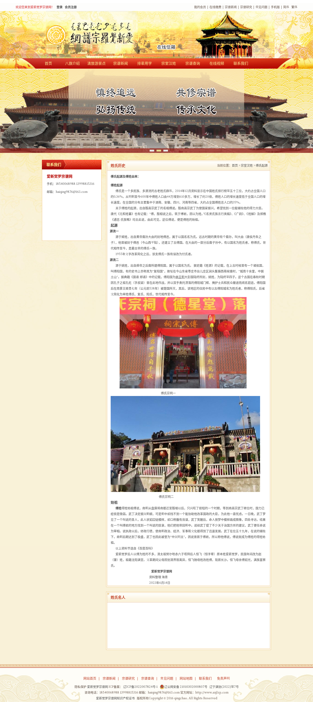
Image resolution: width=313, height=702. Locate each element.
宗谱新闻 (231, 7)
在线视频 (216, 63)
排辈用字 (144, 63)
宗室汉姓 (168, 63)
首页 (48, 63)
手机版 (275, 7)
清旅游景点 (96, 63)
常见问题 (261, 7)
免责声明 (223, 678)
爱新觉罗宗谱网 (97, 686)
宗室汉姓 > (248, 165)
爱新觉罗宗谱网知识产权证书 (115, 698)
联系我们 (240, 63)
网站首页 (89, 678)
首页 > (236, 165)
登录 (60, 7)
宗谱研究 (246, 7)
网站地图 (186, 678)
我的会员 (200, 7)
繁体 (294, 7)
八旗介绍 (72, 63)
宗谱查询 (192, 63)
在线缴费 (215, 7)
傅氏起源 (262, 165)
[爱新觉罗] (99, 35)
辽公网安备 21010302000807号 (185, 686)
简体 (286, 7)
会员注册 (71, 7)
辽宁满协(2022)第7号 (224, 686)
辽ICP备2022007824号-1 (140, 686)
